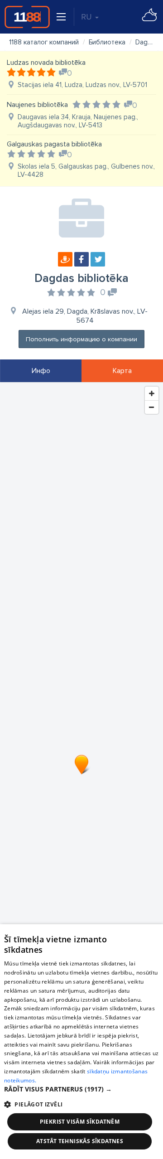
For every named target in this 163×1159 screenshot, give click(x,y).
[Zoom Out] (151, 407)
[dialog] (81, 1041)
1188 (27, 16)
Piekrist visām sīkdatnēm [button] (80, 1121)
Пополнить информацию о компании (81, 339)
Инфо (41, 370)
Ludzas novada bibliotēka (46, 62)
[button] (81, 1089)
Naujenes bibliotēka (37, 104)
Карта (122, 370)
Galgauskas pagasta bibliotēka (54, 144)
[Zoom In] (151, 393)
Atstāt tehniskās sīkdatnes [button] (79, 1141)
